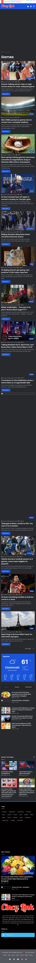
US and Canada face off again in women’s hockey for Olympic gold (15, 198)
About (31, 955)
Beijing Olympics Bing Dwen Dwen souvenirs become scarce (15, 235)
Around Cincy (12, 811)
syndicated (27, 817)
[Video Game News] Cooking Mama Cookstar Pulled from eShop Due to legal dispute (27, 791)
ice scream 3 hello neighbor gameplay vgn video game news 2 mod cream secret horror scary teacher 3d (8, 792)
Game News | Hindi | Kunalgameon (7, 772)
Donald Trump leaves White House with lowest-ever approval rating (22, 717)
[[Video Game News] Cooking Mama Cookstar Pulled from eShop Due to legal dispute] (27, 782)
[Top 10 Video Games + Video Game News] (27, 765)
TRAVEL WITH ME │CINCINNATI (20, 700)
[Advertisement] (18, 29)
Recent (17, 687)
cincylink (5, 81)
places (3, 817)
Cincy (3, 814)
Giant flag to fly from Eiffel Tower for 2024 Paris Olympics (16, 635)
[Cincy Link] (8, 6)
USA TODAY (20, 820)
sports (21, 817)
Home (4, 52)
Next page (28, 648)
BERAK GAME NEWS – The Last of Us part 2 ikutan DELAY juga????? (16, 308)
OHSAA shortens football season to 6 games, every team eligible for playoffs (17, 561)
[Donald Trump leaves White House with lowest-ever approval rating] (5, 718)
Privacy (26, 955)
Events (15, 814)
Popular (6, 687)
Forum (13, 955)
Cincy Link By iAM (29, 952)
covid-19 (9, 814)
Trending (13, 820)
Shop (9, 955)
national (26, 814)
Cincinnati (28, 811)
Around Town (21, 811)
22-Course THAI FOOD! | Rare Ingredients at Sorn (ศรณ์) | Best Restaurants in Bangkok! (21, 694)
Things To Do (5, 820)
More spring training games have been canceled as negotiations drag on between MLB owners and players (18, 159)
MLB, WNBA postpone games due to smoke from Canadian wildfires (16, 121)
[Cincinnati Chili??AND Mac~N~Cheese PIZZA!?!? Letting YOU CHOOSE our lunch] (5, 710)
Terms (22, 955)
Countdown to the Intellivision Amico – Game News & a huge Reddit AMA (17, 381)
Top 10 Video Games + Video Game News (25, 772)
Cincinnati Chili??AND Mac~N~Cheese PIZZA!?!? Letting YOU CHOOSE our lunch (23, 709)
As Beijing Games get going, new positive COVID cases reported (15, 271)
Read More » (6, 94)
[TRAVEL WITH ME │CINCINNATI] (5, 703)
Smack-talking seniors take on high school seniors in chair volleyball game (17, 85)
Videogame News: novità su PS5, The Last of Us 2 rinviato (17, 524)
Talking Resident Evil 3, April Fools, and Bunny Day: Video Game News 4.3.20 (17, 346)
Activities (4, 811)
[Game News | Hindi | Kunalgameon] (9, 765)
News (31, 814)
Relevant (15, 817)
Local (20, 814)
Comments (28, 687)
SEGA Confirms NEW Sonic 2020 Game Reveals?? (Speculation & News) (21, 725)
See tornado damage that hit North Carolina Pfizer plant (18, 1)
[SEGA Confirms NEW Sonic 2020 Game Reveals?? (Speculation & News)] (5, 726)
